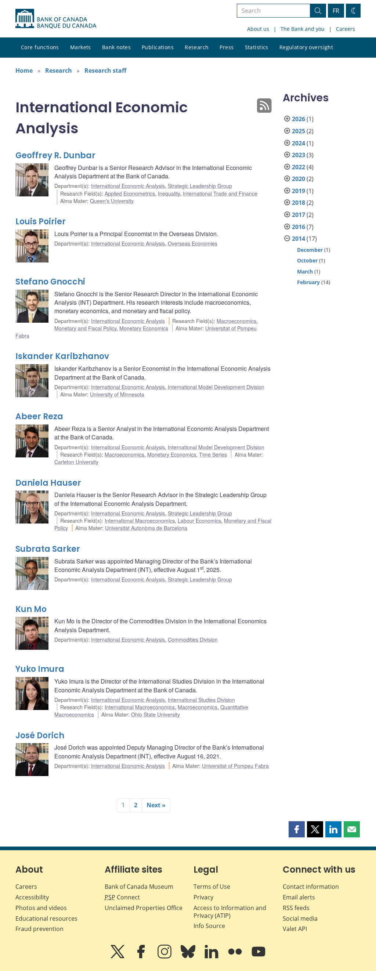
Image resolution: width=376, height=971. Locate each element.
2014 (298, 239)
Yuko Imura (39, 669)
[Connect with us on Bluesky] (188, 957)
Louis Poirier (40, 221)
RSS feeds (296, 908)
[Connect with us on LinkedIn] (212, 957)
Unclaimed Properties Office (143, 908)
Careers (345, 28)
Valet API (295, 929)
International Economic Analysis (128, 185)
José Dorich (39, 735)
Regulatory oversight (306, 47)
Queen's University (112, 200)
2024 (298, 143)
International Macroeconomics (140, 520)
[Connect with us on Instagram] (165, 957)
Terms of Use (212, 887)
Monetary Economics (143, 328)
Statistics (256, 47)
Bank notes (116, 47)
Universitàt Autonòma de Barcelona (146, 528)
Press (227, 47)
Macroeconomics (236, 321)
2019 (298, 191)
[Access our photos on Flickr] (235, 957)
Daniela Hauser (48, 483)
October (307, 260)
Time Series (213, 454)
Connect (122, 897)
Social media (300, 918)
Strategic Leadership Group (200, 185)
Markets (80, 47)
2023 (298, 155)
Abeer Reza (39, 416)
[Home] (55, 19)
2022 (298, 167)
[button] (297, 829)
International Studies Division (201, 699)
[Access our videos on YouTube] (258, 957)
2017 (298, 215)
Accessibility (32, 897)
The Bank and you (303, 28)
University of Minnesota (117, 394)
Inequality (169, 193)
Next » (156, 805)
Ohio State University (155, 714)
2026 (298, 119)
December (310, 249)
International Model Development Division (216, 387)
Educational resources (46, 918)
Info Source (209, 926)
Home (24, 70)
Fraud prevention (39, 929)
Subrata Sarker (47, 549)
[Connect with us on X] (118, 957)
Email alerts (299, 897)
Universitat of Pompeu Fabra (235, 765)
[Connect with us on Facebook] (141, 957)
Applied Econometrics (130, 193)
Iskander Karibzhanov (62, 356)
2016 (298, 227)
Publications (158, 47)
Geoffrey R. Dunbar (55, 155)
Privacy (203, 897)
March (305, 271)
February (308, 282)
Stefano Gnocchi (50, 281)
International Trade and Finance (220, 193)
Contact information (311, 887)
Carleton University (76, 461)
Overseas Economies (192, 243)
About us (258, 28)
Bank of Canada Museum (139, 887)
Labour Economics (199, 520)
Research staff (105, 70)
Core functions (40, 47)
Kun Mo (31, 609)
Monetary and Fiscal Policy (85, 328)
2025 (298, 131)
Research (197, 47)
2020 (298, 179)
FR (336, 11)
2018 (298, 203)
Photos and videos (41, 908)
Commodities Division (193, 639)
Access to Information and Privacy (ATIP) (230, 912)
